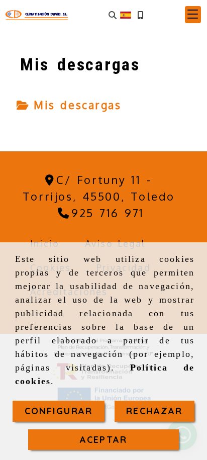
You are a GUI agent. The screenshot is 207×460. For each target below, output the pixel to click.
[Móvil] (140, 15)
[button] (193, 14)
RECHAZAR (154, 411)
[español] (125, 14)
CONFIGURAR (59, 411)
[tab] (69, 105)
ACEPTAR (103, 439)
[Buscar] (112, 15)
